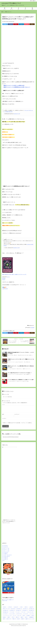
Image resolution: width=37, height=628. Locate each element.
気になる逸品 (5, 557)
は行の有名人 (25, 610)
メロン (14, 615)
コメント (3, 404)
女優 (4, 618)
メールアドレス (16, 414)
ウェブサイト (4, 418)
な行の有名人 (18, 610)
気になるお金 (5, 546)
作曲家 (4, 617)
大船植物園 (31, 617)
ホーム (3, 11)
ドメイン (31, 613)
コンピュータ (11, 613)
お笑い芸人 (25, 608)
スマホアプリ (18, 613)
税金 (18, 618)
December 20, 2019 (17, 113)
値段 (9, 617)
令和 (33, 615)
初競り (17, 617)
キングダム (5, 613)
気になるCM (5, 545)
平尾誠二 (14, 618)
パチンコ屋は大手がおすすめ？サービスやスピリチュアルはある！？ (20, 372)
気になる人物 (5, 552)
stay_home (13, 608)
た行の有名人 (12, 610)
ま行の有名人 (31, 610)
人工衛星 (28, 615)
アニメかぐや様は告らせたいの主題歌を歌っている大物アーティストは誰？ (21, 379)
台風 (26, 617)
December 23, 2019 (16, 247)
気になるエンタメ (8, 11)
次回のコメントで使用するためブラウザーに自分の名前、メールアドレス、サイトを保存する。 (17, 422)
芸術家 (22, 618)
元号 (13, 617)
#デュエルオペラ (27, 110)
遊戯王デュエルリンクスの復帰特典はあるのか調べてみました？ (17, 87)
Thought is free (24, 625)
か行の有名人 (31, 608)
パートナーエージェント (7, 615)
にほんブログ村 (5, 288)
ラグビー (19, 615)
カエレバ (8, 276)
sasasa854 (32, 327)
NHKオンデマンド (6, 608)
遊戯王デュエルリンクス (30, 618)
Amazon (3, 279)
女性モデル (9, 618)
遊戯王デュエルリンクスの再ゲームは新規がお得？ (14, 85)
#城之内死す (11, 111)
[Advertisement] (18, 37)
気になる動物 (4, 553)
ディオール (25, 613)
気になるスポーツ (5, 549)
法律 (3, 560)
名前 (3, 414)
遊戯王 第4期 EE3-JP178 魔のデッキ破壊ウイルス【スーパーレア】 (14, 274)
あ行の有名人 (19, 608)
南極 (22, 617)
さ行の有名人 (5, 610)
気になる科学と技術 (6, 556)
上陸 (23, 615)
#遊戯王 (7, 111)
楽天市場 (3, 278)
